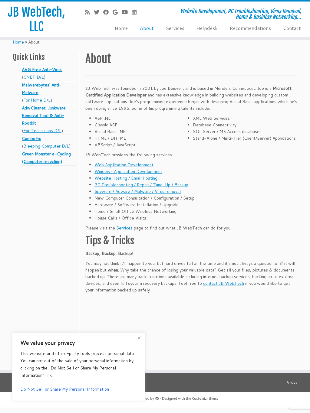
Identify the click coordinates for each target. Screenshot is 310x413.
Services (175, 27)
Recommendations (250, 27)
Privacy (291, 382)
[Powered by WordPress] (157, 397)
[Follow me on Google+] (117, 12)
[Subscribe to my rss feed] (89, 12)
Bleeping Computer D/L (46, 146)
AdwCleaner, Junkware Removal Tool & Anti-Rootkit (44, 115)
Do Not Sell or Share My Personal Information (64, 389)
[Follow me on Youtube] (127, 12)
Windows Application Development (128, 171)
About (147, 27)
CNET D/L (33, 77)
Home (121, 27)
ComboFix (31, 138)
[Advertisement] (45, 273)
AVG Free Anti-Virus (42, 70)
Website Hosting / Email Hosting (125, 178)
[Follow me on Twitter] (98, 12)
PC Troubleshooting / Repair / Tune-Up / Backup (141, 185)
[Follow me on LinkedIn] (136, 12)
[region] (78, 367)
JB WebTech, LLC (36, 19)
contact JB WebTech (223, 283)
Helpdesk (207, 27)
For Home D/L (37, 100)
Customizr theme (205, 398)
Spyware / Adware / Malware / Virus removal (137, 191)
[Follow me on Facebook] (108, 12)
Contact (292, 27)
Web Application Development (123, 165)
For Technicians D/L (42, 131)
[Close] (139, 337)
